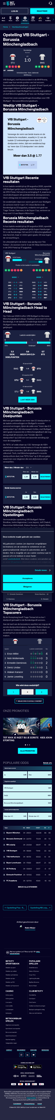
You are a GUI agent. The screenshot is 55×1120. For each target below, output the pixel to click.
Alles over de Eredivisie (35, 1013)
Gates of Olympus (34, 971)
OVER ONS (33, 1050)
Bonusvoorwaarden (11, 1032)
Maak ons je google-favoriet (30, 701)
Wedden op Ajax (10, 978)
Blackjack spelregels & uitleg (37, 1010)
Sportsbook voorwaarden (13, 1029)
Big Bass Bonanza (34, 982)
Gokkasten (9, 1013)
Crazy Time (32, 975)
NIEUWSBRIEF (21, 1050)
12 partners (16, 562)
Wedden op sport (10, 968)
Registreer (42, 11)
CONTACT (9, 1050)
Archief (39, 1104)
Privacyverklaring (29, 1104)
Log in (14, 11)
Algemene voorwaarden (12, 1025)
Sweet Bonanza (33, 968)
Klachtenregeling (10, 1039)
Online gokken (10, 999)
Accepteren (27, 578)
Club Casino (32, 1002)
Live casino (9, 1002)
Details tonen (41, 570)
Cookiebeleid (17, 1104)
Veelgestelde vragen (11, 1043)
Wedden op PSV (10, 982)
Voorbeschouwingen (20, 27)
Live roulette (9, 1006)
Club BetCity (32, 995)
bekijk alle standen (27, 887)
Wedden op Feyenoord (12, 986)
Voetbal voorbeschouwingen (37, 1006)
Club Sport (32, 999)
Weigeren (27, 587)
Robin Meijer (30, 928)
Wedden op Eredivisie (12, 975)
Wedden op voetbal (11, 971)
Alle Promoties (27, 751)
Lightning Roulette (34, 978)
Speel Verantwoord (11, 1036)
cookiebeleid (14, 559)
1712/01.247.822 (31, 1098)
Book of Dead (33, 986)
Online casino (9, 995)
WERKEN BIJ (45, 1050)
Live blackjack (9, 1010)
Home (5, 27)
